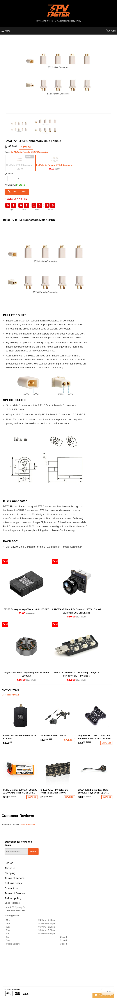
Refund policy (13, 898)
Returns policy (13, 883)
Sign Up (33, 851)
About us (10, 868)
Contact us (11, 888)
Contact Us (104, 995)
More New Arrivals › (11, 695)
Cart (113, 31)
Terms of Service (15, 893)
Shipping (10, 873)
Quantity (9, 173)
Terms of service (15, 878)
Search (9, 863)
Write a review (27, 824)
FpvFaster (16, 989)
